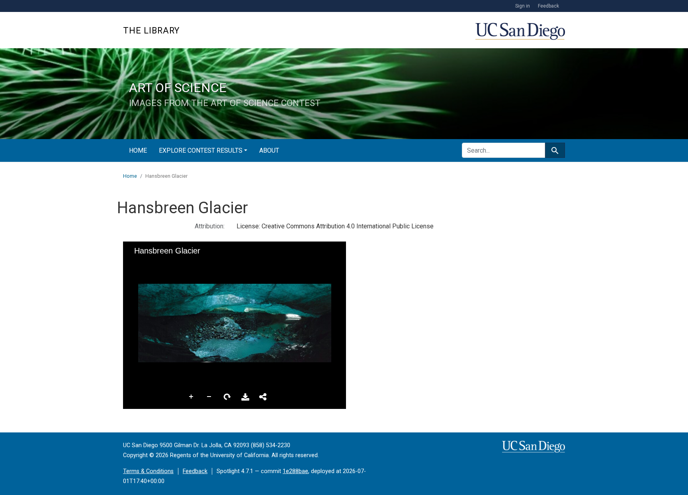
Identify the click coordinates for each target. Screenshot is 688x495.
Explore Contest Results (200, 150)
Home (138, 150)
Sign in (522, 6)
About (269, 150)
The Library (151, 30)
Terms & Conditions (148, 471)
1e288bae (295, 471)
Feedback (548, 6)
